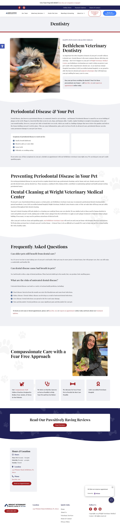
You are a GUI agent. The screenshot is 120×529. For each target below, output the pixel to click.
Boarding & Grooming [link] (67, 13)
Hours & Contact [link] (94, 8)
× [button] (112, 487)
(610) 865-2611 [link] (89, 83)
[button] (111, 500)
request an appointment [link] (67, 311)
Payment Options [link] (80, 8)
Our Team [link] (25, 13)
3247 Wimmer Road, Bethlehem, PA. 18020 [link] (46, 509)
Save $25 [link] (69, 3)
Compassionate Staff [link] (21, 390)
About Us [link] (80, 13)
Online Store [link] (67, 8)
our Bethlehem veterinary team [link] (54, 220)
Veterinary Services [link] (37, 13)
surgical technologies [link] (87, 71)
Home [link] (63, 509)
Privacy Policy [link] (65, 522)
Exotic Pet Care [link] (52, 13)
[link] (2, 46)
